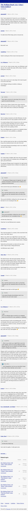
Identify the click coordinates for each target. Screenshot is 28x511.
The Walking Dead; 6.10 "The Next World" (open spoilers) (7, 493)
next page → (3, 453)
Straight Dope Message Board (7, 1)
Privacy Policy (4, 505)
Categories (7, 503)
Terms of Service (20, 503)
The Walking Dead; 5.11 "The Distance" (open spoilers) (7, 478)
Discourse (8, 509)
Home (2, 503)
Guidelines (13, 503)
